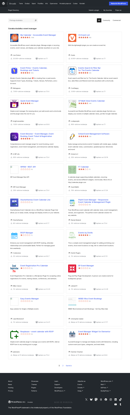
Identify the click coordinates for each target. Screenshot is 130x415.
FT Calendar (83, 167)
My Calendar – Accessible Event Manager (38, 35)
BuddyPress (106, 391)
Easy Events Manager (29, 299)
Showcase (34, 381)
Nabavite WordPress (118, 3)
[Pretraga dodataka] (36, 20)
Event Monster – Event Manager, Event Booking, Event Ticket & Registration (37, 135)
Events (80, 384)
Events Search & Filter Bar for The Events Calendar (89, 69)
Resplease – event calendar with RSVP (37, 332)
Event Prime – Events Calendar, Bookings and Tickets (33, 69)
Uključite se (81, 381)
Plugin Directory (13, 10)
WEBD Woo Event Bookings (90, 299)
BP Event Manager (86, 266)
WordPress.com (107, 381)
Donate (81, 387)
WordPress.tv (59, 391)
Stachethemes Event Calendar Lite (35, 200)
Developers (58, 387)
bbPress (104, 387)
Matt (103, 384)
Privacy (10, 391)
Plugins (33, 387)
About (10, 381)
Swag (80, 391)
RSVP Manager (26, 233)
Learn (56, 381)
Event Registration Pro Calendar (34, 266)
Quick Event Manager (29, 101)
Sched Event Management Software (93, 134)
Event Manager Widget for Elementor (94, 332)
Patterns (34, 391)
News (10, 384)
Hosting (10, 387)
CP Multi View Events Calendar (91, 101)
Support (57, 384)
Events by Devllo (85, 233)
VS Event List (84, 35)
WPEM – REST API (28, 167)
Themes (34, 384)
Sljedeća (69, 365)
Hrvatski (30, 402)
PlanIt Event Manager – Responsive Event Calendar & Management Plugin (94, 201)
